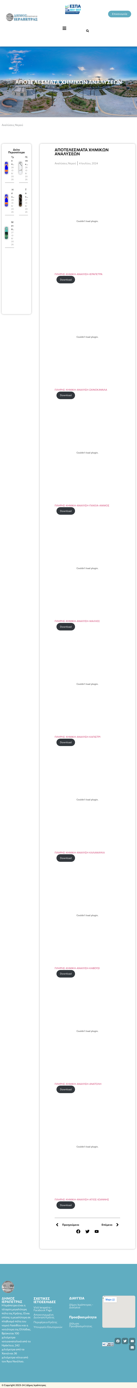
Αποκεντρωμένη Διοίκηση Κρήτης (44, 1316)
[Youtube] (96, 1231)
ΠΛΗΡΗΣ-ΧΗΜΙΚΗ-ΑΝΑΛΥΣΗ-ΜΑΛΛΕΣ (77, 620)
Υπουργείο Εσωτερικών (48, 1326)
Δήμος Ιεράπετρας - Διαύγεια (81, 1306)
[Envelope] (132, 1347)
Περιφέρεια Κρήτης (45, 1322)
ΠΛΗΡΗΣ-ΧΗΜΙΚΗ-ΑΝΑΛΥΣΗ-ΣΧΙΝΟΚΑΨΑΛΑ (81, 389)
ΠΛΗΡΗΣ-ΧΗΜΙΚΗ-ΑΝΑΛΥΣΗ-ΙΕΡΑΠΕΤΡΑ (78, 274)
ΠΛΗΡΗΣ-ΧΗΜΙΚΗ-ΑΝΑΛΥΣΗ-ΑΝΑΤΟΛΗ (78, 1083)
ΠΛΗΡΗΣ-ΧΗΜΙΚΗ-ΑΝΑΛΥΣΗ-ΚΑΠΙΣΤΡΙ (77, 736)
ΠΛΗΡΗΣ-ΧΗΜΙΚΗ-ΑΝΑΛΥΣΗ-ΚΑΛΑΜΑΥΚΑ (80, 852)
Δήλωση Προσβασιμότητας (80, 1325)
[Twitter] (87, 1231)
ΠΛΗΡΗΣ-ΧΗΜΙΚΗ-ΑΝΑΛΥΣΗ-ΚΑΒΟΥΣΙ (77, 968)
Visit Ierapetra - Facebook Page (43, 1309)
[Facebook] (78, 1231)
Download (66, 279)
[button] (64, 28)
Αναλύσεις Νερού (12, 124)
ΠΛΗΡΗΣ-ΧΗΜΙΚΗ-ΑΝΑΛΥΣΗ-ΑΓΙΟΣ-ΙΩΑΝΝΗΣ (82, 1199)
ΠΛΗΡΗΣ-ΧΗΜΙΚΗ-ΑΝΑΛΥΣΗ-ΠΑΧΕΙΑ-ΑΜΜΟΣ (82, 505)
